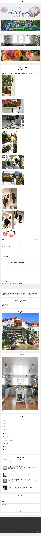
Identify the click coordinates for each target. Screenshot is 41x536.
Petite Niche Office (7, 444)
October (5, 434)
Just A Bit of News (12, 486)
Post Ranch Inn (13, 210)
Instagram (5, 305)
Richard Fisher (27, 73)
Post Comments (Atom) (9, 285)
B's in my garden (7, 443)
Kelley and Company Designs (20, 531)
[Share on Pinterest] (37, 239)
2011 (4, 427)
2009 (4, 430)
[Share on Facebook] (34, 239)
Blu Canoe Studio (6, 304)
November (6, 433)
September (6, 436)
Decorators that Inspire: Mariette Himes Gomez (12, 441)
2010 (4, 429)
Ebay (10, 98)
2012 (4, 426)
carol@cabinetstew (11, 260)
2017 (4, 419)
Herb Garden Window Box (8, 440)
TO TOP (39, 531)
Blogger (32, 519)
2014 (4, 423)
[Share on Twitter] (36, 239)
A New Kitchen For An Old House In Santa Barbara (20, 473)
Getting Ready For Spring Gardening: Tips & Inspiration (21, 459)
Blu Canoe (5, 303)
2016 (4, 420)
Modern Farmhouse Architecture (15, 466)
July (5, 446)
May (5, 449)
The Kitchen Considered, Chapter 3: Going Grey (19, 479)
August (5, 437)
